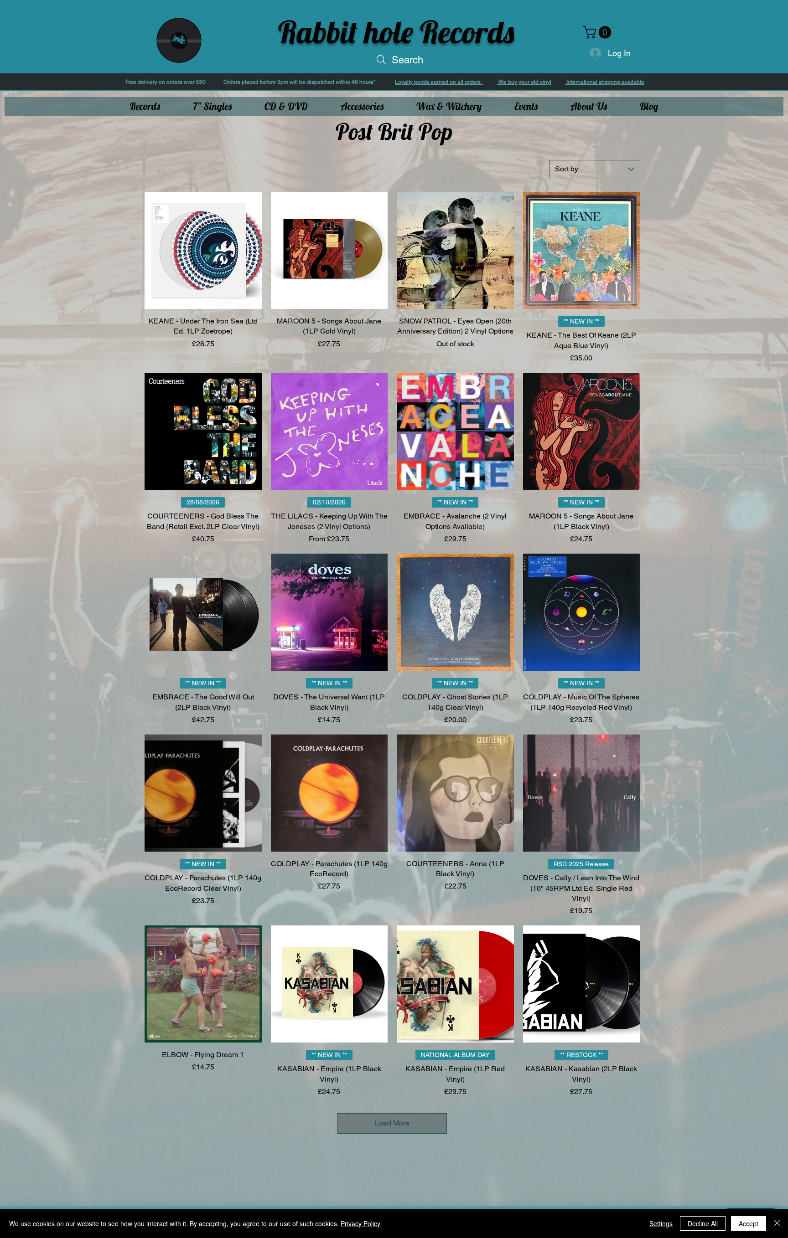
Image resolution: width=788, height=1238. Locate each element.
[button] (598, 32)
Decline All (703, 1223)
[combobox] (594, 169)
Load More (392, 1123)
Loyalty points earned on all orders (439, 82)
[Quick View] (203, 250)
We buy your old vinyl (524, 82)
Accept (748, 1223)
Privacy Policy (360, 1223)
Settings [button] (661, 1223)
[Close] (777, 1223)
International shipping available (604, 82)
